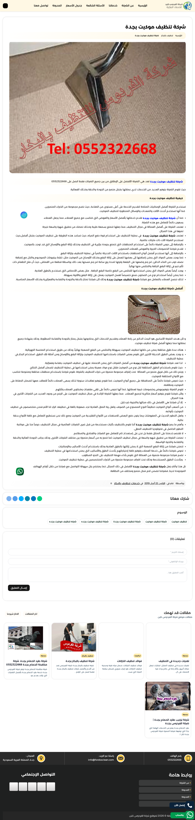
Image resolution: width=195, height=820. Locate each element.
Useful (138, 656)
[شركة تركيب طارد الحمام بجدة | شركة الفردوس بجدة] (168, 696)
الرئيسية (142, 5)
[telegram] (13, 786)
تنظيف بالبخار (87, 656)
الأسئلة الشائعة (95, 5)
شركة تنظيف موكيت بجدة (166, 181)
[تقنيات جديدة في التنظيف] (168, 637)
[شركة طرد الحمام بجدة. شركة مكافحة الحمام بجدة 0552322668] (26, 637)
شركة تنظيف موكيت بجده (94, 521)
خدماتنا (113, 5)
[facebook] (51, 786)
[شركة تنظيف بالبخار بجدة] (74, 637)
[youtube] (32, 786)
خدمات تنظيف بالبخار (127, 483)
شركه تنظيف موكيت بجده (62, 521)
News (185, 656)
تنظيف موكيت (179, 521)
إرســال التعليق (19, 587)
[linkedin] (23, 786)
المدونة (57, 5)
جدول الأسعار (74, 5)
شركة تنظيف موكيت (156, 521)
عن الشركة (128, 5)
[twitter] (41, 786)
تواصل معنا (41, 5)
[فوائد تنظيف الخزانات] (121, 637)
